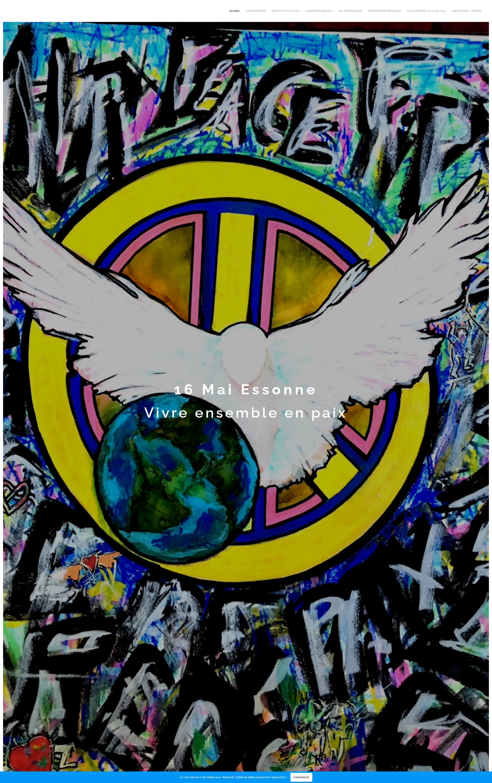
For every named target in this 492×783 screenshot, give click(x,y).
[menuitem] (235, 11)
